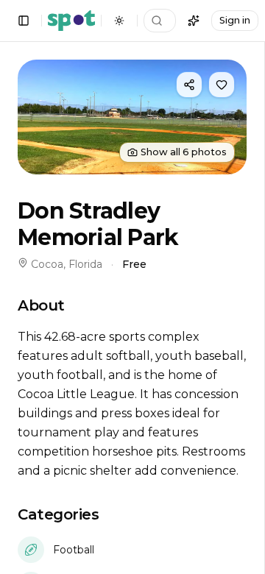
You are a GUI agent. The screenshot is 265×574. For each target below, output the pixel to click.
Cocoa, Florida (66, 264)
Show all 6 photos (184, 151)
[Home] (71, 20)
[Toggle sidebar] (23, 20)
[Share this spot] (189, 84)
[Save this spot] (221, 84)
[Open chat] (193, 20)
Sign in (234, 20)
